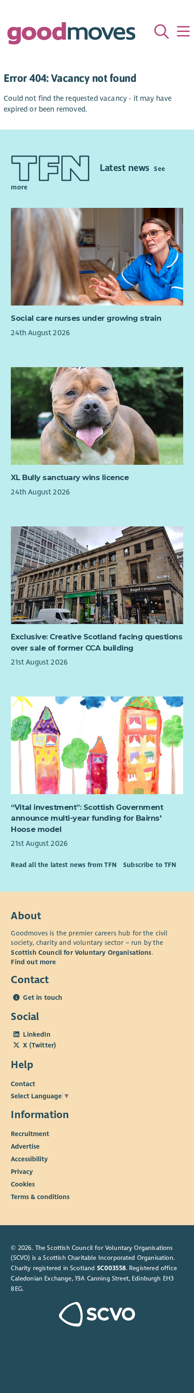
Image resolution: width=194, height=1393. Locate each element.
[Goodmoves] (71, 35)
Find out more (33, 962)
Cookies (23, 1184)
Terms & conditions (40, 1197)
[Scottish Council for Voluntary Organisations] (97, 1315)
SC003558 (111, 1268)
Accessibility (29, 1159)
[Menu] (183, 31)
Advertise (25, 1146)
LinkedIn (36, 1034)
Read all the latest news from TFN (63, 865)
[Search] (161, 31)
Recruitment (30, 1134)
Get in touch (42, 997)
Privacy (22, 1172)
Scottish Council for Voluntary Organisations (81, 952)
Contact (23, 1084)
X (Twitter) (39, 1045)
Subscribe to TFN (149, 865)
